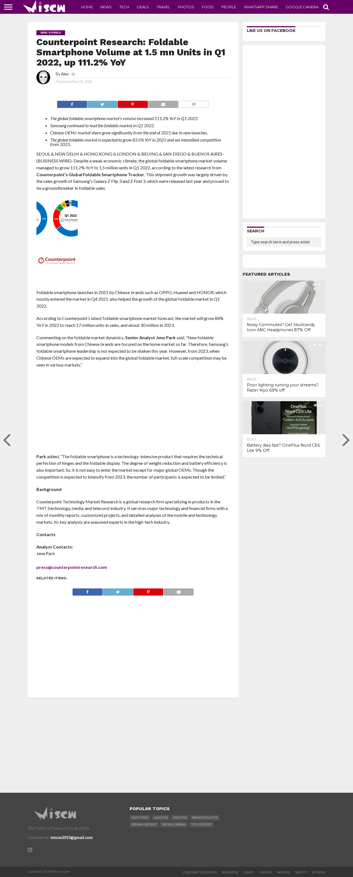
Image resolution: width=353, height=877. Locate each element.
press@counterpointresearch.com (71, 567)
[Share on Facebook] (72, 102)
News (106, 7)
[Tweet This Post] (102, 102)
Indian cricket (144, 824)
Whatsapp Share (261, 7)
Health (266, 872)
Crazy (249, 872)
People (228, 7)
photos (180, 817)
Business (230, 872)
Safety (301, 872)
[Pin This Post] (132, 102)
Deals (143, 7)
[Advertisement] (133, 412)
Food (208, 7)
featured (140, 817)
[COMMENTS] (193, 102)
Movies (283, 872)
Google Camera (302, 7)
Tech (124, 7)
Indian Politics (205, 817)
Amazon (161, 817)
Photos (186, 7)
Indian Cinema (174, 824)
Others (318, 872)
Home (87, 7)
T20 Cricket (201, 824)
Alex (65, 74)
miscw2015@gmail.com (71, 837)
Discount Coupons (199, 872)
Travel (163, 7)
